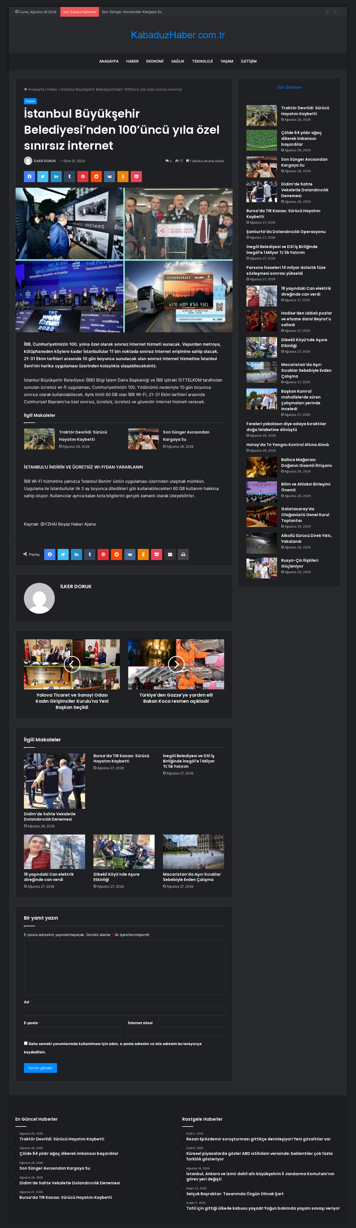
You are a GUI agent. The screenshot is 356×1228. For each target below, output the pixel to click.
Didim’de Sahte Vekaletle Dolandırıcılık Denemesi (50, 816)
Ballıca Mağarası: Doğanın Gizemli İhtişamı (306, 462)
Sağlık (177, 61)
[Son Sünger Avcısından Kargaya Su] (143, 439)
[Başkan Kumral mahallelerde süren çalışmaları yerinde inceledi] (261, 398)
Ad (28, 1002)
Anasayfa (108, 61)
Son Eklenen (289, 87)
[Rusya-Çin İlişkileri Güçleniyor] (261, 568)
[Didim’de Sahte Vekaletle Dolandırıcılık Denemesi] (54, 781)
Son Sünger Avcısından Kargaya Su (132, 11)
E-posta (32, 1023)
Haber (132, 61)
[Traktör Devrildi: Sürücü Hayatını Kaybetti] (39, 439)
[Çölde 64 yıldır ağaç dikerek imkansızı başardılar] (261, 140)
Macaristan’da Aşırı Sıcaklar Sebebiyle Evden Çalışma (192, 877)
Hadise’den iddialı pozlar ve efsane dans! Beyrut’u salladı (306, 319)
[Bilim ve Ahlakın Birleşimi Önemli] (261, 491)
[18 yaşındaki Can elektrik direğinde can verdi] (54, 852)
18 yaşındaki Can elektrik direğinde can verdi (49, 877)
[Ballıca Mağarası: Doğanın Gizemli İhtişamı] (261, 467)
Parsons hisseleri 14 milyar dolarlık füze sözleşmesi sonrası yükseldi (286, 270)
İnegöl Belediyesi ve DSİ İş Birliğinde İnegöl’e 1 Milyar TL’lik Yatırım (189, 761)
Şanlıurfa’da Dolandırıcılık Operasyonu (286, 231)
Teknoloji (202, 61)
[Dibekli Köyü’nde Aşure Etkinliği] (124, 852)
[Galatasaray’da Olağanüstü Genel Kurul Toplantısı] (261, 516)
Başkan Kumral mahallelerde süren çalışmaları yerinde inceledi (301, 400)
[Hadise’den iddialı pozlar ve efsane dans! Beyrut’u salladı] (261, 320)
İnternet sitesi (140, 1023)
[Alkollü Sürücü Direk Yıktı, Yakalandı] (261, 543)
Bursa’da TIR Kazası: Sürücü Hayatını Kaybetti (121, 758)
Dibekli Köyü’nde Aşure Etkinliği (116, 877)
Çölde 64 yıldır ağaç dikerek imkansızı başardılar (301, 138)
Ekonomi (155, 61)
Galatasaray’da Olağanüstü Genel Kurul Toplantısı (305, 514)
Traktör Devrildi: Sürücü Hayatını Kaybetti (305, 111)
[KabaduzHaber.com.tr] (178, 35)
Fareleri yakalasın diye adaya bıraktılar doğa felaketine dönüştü (286, 426)
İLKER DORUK (45, 161)
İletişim (249, 61)
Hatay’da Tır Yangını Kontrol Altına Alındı (287, 444)
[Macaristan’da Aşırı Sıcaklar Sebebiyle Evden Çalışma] (193, 852)
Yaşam (227, 61)
